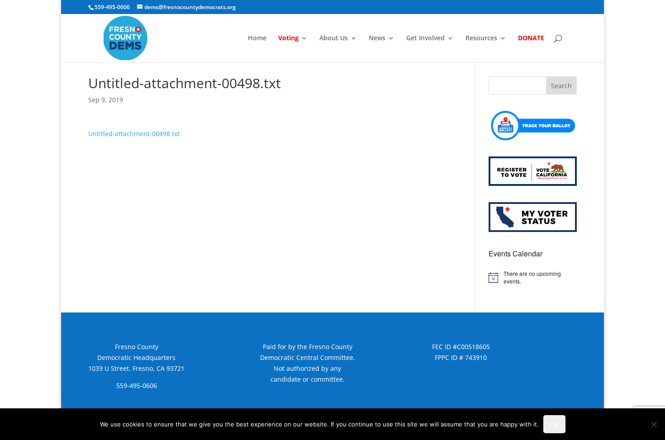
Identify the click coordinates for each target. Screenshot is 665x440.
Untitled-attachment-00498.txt (134, 133)
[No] (653, 424)
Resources (481, 38)
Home (257, 38)
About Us (333, 38)
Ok (554, 424)
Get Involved (425, 38)
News (377, 38)
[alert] (533, 277)
